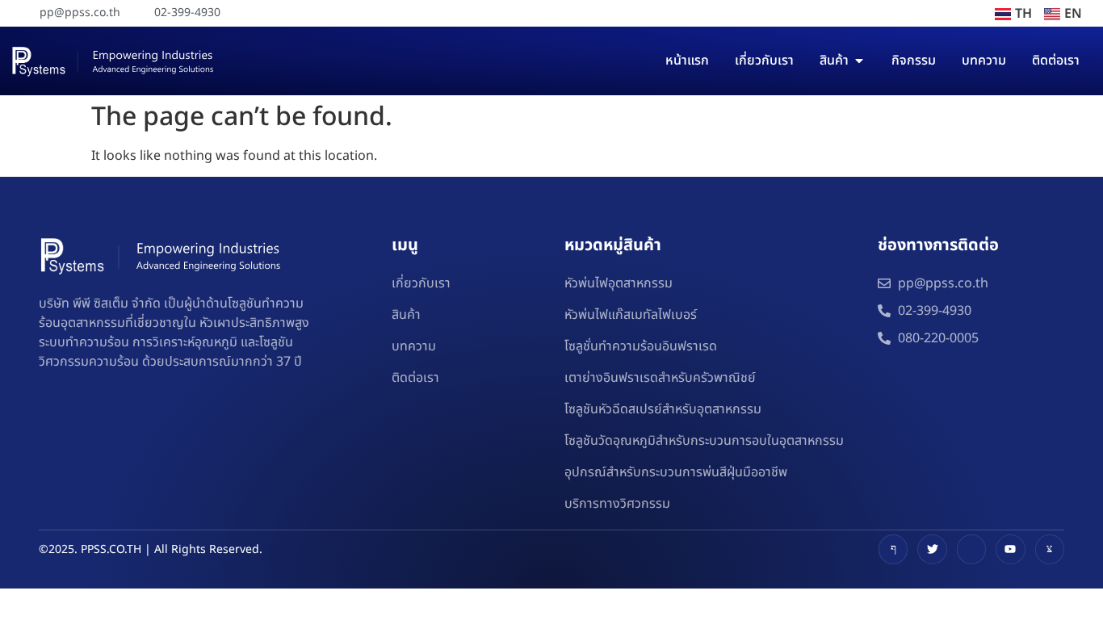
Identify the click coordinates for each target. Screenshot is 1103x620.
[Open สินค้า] (859, 60)
